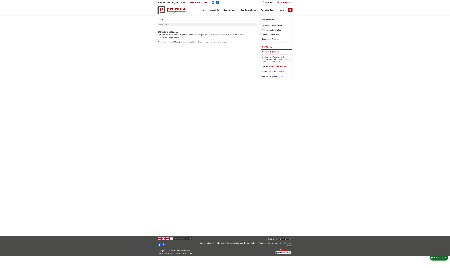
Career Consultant (270, 34)
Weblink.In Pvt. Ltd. (185, 253)
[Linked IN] (217, 2)
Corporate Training (270, 39)
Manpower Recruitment (272, 25)
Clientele (220, 243)
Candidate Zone (248, 10)
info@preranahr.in (276, 76)
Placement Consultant (272, 30)
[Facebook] (213, 2)
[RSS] (289, 245)
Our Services (229, 10)
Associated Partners (235, 243)
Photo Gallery (251, 243)
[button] (199, 2)
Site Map (287, 243)
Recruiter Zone (268, 10)
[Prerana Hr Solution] (172, 10)
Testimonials (264, 243)
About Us (214, 10)
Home (203, 10)
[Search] (290, 10)
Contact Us (276, 243)
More (282, 10)
